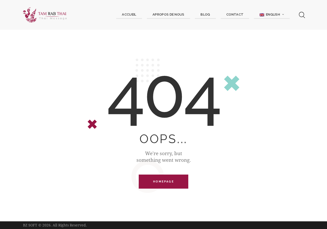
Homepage (163, 181)
